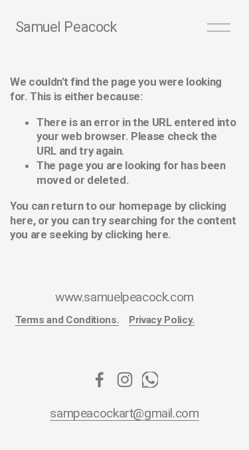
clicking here (137, 234)
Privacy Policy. (162, 320)
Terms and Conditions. (67, 320)
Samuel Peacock (66, 27)
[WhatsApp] (150, 380)
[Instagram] (125, 380)
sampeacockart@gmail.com (124, 414)
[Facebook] (100, 380)
